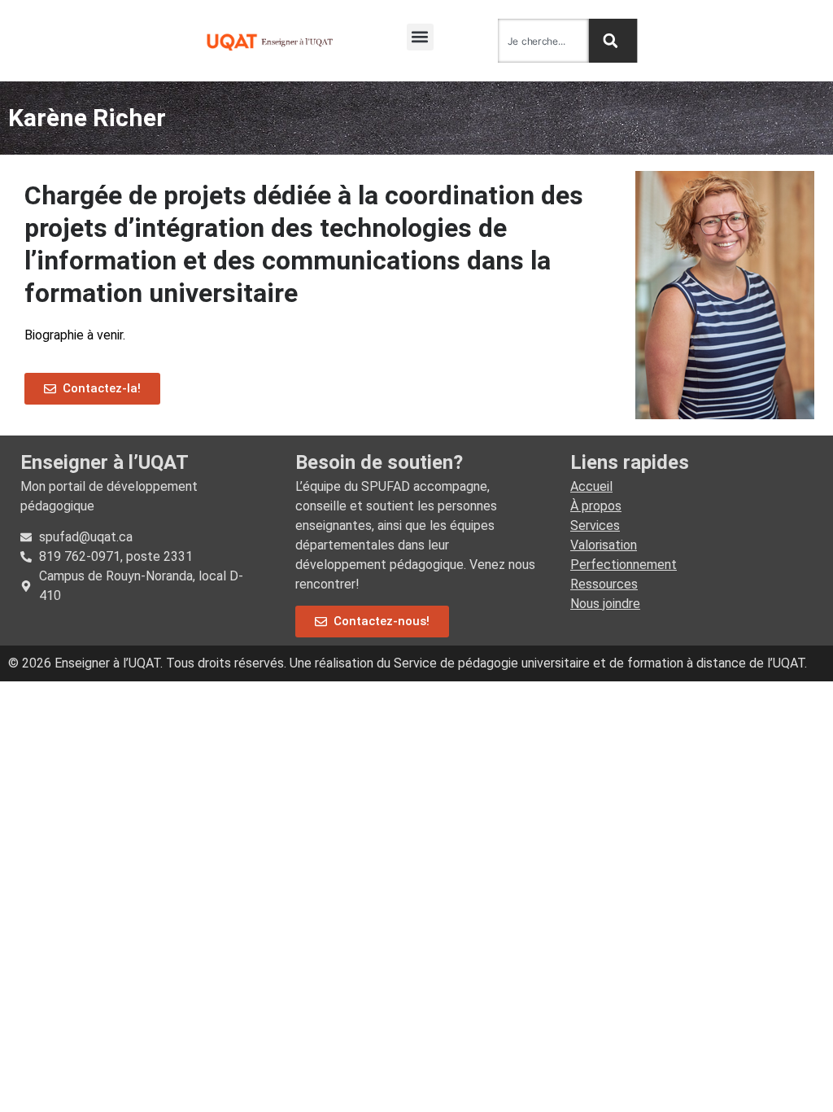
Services (595, 525)
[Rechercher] (613, 41)
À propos (595, 506)
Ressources (604, 584)
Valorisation (603, 545)
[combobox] (543, 41)
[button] (420, 37)
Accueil (591, 486)
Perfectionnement (623, 564)
